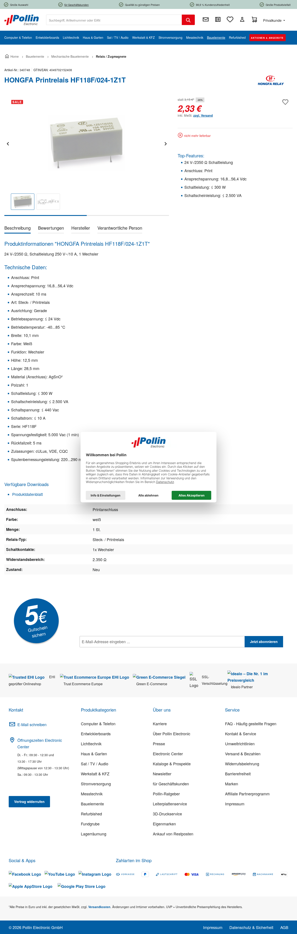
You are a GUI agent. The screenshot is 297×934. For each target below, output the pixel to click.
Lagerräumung (93, 833)
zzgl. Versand (203, 115)
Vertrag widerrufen (29, 801)
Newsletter (162, 773)
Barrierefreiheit (238, 773)
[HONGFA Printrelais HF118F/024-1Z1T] (86, 143)
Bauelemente (92, 803)
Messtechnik (92, 793)
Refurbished (91, 813)
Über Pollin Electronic (171, 733)
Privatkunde (272, 20)
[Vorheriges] (7, 143)
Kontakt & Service (240, 733)
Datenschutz (107, 651)
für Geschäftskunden (171, 783)
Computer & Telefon (98, 723)
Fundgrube (90, 823)
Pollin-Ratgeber (166, 793)
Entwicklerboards (96, 733)
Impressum (234, 803)
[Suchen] (188, 20)
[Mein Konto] (242, 19)
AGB (284, 927)
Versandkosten (99, 907)
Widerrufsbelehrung (242, 763)
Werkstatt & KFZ (95, 773)
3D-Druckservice (167, 813)
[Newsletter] (205, 19)
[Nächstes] (165, 143)
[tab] (17, 229)
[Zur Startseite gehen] (21, 19)
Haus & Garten (94, 753)
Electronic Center (168, 753)
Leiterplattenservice (170, 803)
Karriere (160, 723)
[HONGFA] (271, 82)
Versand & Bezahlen (242, 753)
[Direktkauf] (217, 19)
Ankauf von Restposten (173, 833)
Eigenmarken (164, 823)
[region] (86, 156)
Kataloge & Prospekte (172, 763)
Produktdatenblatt (27, 494)
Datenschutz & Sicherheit (251, 927)
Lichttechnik (91, 743)
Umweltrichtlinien (240, 743)
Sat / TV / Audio (94, 763)
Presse (159, 743)
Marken (231, 783)
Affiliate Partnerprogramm (247, 793)
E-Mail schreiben (32, 724)
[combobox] (114, 20)
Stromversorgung (96, 783)
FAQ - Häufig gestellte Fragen (250, 723)
